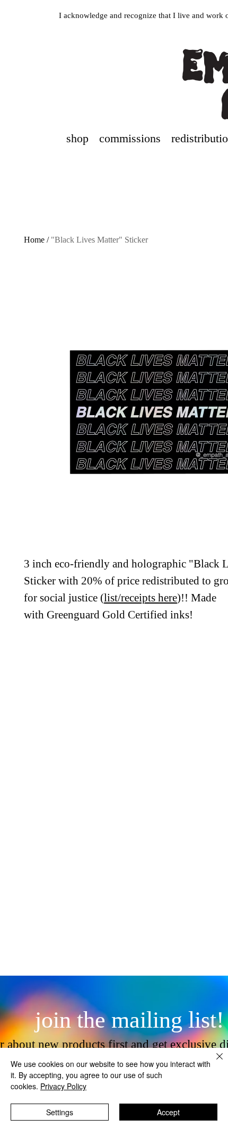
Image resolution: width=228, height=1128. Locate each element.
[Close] (213, 1062)
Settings (59, 1112)
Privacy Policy (63, 1086)
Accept (168, 1112)
